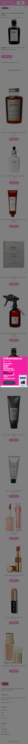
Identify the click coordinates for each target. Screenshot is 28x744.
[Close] (1, 358)
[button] (9, 383)
